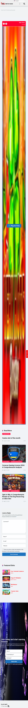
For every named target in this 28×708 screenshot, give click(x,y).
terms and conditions (18, 664)
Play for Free (15, 226)
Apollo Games (13, 579)
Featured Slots (6, 433)
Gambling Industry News (16, 461)
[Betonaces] (7, 3)
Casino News (6, 461)
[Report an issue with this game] (4, 24)
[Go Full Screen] (6, 24)
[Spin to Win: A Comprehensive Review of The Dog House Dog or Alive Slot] (14, 483)
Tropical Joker (15, 591)
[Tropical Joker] (6, 592)
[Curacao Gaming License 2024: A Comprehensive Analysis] (14, 454)
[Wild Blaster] (6, 585)
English (17, 0)
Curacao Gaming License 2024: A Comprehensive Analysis (13, 466)
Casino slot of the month (11, 438)
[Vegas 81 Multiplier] (6, 578)
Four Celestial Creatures (17, 571)
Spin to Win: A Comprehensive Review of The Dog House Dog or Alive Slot (13, 497)
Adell (12, 586)
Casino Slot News (15, 490)
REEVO (12, 573)
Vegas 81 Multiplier (16, 578)
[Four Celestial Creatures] (6, 572)
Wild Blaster (14, 584)
